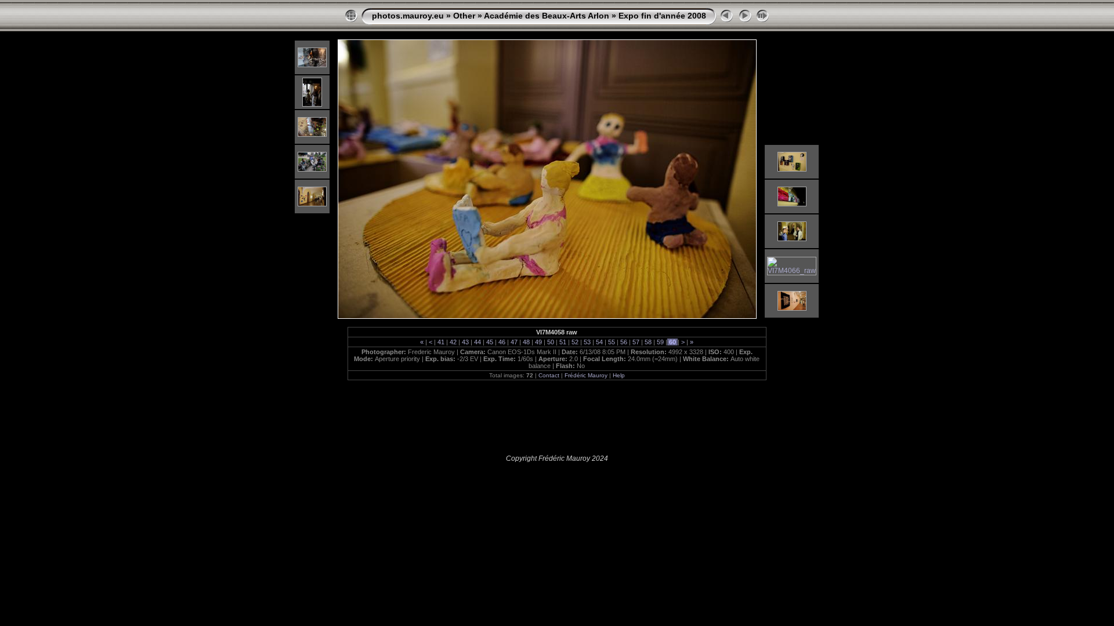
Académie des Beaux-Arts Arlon (546, 15)
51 (563, 342)
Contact (548, 375)
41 (441, 342)
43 (465, 342)
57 (636, 342)
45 (489, 342)
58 (648, 342)
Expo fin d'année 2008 (662, 15)
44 (477, 342)
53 (587, 342)
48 (526, 342)
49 (538, 342)
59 (660, 342)
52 (575, 342)
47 (514, 342)
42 (453, 342)
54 (599, 342)
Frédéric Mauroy (586, 375)
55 (611, 342)
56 (624, 342)
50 (550, 342)
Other (464, 15)
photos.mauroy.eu (408, 15)
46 (502, 342)
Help (619, 375)
